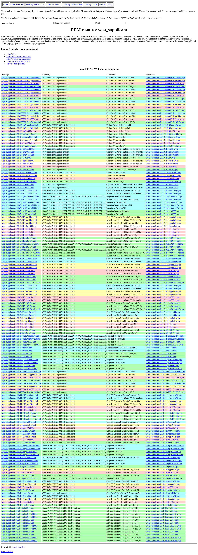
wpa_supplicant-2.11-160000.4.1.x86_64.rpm (165, 98)
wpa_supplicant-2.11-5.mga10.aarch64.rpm (164, 196)
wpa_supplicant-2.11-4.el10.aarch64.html (19, 259)
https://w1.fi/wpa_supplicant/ (18, 56)
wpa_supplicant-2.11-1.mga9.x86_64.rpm (164, 368)
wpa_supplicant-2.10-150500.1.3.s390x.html (20, 389)
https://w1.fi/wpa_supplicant (18, 59)
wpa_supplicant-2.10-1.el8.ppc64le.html (18, 499)
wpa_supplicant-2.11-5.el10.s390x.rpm (162, 229)
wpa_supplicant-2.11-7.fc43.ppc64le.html (19, 175)
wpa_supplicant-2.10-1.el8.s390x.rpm (162, 502)
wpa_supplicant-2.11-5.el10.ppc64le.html (19, 217)
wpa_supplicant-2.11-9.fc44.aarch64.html (19, 137)
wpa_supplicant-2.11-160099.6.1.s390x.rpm (165, 83)
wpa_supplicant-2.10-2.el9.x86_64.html (18, 490)
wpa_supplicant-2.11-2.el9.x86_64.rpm (162, 330)
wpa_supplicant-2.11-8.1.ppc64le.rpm (162, 161)
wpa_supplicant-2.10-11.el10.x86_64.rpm (164, 413)
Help (110, 4)
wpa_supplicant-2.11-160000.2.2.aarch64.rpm (165, 113)
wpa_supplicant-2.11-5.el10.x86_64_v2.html (20, 253)
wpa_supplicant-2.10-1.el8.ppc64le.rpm (163, 499)
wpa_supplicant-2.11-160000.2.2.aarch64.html (21, 113)
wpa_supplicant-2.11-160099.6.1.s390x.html (20, 83)
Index (5, 4)
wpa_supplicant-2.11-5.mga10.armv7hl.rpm (164, 205)
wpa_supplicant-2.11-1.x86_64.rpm (161, 354)
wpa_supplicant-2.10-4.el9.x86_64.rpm (163, 443)
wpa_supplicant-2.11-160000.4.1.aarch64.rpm (165, 89)
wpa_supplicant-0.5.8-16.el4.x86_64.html (19, 526)
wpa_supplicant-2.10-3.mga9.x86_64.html (19, 478)
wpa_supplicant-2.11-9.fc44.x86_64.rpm (163, 146)
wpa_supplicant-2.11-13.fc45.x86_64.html (19, 134)
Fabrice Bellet (7, 551)
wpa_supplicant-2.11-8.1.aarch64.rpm (162, 149)
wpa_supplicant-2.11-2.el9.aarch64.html (18, 312)
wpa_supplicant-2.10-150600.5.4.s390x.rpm (165, 377)
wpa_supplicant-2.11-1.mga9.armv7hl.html (19, 362)
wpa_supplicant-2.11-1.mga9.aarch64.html (19, 359)
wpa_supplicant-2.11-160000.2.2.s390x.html (20, 119)
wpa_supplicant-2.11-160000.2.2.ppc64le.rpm (165, 116)
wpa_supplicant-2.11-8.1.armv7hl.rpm (162, 155)
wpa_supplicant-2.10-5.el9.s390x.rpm (162, 428)
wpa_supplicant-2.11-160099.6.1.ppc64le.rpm (165, 80)
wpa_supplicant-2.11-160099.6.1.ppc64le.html (21, 80)
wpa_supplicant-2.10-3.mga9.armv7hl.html (19, 463)
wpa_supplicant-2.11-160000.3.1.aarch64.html (21, 101)
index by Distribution (35, 4)
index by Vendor (53, 4)
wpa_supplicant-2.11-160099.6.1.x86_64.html (21, 86)
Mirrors (102, 4)
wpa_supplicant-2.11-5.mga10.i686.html (18, 211)
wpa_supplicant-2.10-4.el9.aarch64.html (18, 434)
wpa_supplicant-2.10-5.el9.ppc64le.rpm (163, 425)
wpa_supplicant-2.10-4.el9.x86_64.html (18, 443)
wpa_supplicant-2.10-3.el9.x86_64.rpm (163, 475)
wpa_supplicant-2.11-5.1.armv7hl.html (17, 187)
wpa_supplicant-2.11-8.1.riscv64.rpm (162, 164)
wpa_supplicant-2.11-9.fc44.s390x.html (18, 143)
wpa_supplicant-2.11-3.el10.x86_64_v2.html (20, 309)
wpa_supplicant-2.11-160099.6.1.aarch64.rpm (165, 77)
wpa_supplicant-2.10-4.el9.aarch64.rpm (163, 434)
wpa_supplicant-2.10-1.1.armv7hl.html (17, 493)
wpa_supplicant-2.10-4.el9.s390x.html (17, 440)
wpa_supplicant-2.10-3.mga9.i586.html (18, 466)
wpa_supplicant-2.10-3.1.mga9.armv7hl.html (20, 448)
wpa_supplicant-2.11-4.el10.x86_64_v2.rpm (165, 282)
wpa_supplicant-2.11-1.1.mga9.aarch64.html (20, 336)
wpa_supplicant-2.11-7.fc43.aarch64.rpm (163, 172)
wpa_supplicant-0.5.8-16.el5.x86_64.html (19, 514)
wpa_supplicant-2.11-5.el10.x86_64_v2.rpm (165, 253)
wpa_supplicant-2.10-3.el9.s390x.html (17, 472)
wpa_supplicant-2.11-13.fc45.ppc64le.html (19, 128)
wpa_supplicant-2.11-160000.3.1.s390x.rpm (165, 107)
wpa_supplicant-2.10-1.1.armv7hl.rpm (162, 493)
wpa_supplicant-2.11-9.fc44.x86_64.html (19, 146)
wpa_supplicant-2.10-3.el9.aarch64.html (18, 457)
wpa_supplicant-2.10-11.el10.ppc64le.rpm (164, 401)
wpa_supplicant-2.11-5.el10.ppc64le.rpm (163, 217)
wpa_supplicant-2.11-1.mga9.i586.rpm (162, 365)
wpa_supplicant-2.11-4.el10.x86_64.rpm (163, 276)
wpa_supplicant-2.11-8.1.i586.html (16, 158)
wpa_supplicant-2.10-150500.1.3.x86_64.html (21, 392)
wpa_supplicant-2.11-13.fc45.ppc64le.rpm (164, 128)
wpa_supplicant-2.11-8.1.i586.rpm (160, 158)
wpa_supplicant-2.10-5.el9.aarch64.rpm (163, 422)
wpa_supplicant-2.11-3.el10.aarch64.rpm (163, 285)
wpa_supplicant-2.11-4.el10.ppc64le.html (19, 264)
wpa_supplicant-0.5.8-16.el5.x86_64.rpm (163, 514)
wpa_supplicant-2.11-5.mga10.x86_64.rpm (164, 244)
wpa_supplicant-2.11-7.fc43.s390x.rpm (162, 178)
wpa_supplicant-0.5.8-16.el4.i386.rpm (162, 520)
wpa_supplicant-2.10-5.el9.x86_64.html (18, 431)
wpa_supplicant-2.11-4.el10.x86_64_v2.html (20, 282)
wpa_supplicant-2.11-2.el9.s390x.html (17, 324)
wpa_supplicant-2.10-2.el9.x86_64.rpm (163, 490)
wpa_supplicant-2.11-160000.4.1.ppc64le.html (21, 92)
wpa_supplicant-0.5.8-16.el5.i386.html (17, 508)
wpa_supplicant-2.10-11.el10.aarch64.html (19, 395)
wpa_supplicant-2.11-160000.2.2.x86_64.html (21, 122)
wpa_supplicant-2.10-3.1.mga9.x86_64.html (20, 454)
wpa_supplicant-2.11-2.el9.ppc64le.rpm (163, 318)
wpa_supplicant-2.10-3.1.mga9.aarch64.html (20, 446)
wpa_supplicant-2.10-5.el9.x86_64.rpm (163, 431)
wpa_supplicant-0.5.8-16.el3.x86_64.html (19, 538)
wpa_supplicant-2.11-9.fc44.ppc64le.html (19, 140)
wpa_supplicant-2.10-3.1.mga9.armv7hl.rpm (165, 448)
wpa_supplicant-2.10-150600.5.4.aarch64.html (21, 371)
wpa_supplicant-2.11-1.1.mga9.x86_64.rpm (164, 345)
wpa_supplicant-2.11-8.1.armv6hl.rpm (162, 152)
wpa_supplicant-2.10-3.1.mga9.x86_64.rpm (164, 454)
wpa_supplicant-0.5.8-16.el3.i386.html (17, 532)
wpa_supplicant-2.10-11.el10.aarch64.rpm (164, 395)
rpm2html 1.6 (19, 547)
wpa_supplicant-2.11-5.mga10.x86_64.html (20, 244)
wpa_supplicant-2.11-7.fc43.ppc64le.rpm (163, 175)
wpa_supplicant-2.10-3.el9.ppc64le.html (18, 469)
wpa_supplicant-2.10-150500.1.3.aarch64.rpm (165, 383)
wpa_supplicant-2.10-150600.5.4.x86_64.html (21, 380)
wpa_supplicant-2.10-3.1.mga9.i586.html (19, 451)
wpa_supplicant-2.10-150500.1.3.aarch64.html (21, 383)
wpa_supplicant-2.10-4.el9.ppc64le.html (18, 437)
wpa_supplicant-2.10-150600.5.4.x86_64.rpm (165, 380)
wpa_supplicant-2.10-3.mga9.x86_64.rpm (164, 478)
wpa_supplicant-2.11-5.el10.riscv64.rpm (163, 226)
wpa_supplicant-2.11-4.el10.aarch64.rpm (163, 259)
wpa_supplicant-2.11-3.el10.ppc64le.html (19, 291)
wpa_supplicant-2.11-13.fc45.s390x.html (18, 131)
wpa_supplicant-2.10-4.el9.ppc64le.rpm (163, 437)
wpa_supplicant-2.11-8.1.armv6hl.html (17, 152)
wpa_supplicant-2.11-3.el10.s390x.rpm (162, 297)
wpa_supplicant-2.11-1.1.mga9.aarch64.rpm (164, 336)
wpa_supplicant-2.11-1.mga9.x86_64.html (19, 368)
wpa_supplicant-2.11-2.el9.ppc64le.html (18, 318)
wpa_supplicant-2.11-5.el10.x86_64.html (18, 238)
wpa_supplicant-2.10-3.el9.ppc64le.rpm (163, 469)
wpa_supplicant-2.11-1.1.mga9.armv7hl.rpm (165, 339)
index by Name (90, 4)
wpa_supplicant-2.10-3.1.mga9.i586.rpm (163, 451)
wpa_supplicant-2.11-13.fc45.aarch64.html (19, 125)
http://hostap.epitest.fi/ (15, 64)
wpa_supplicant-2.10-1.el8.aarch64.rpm (163, 496)
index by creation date (72, 4)
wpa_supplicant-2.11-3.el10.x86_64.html (18, 303)
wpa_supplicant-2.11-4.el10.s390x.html (18, 270)
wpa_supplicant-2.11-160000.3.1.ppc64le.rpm (165, 104)
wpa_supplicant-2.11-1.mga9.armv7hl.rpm (164, 362)
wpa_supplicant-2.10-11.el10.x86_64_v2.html (21, 419)
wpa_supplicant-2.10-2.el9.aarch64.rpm (163, 481)
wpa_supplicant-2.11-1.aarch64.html (16, 348)
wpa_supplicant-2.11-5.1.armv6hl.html (17, 184)
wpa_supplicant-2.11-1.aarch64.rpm (161, 348)
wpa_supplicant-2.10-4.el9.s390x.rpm (162, 440)
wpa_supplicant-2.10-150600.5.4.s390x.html (20, 377)
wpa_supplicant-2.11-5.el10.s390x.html (18, 229)
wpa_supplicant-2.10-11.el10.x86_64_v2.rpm (165, 419)
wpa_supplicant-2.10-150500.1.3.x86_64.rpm (165, 392)
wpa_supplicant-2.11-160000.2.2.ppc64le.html (21, 116)
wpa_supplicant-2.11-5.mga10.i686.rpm (163, 211)
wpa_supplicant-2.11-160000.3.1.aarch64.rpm (165, 101)
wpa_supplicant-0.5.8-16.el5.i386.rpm (162, 508)
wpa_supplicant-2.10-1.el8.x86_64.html (18, 505)
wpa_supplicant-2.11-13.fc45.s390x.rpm (163, 131)
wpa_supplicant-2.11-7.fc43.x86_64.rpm (163, 181)
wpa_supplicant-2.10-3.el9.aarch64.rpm (163, 457)
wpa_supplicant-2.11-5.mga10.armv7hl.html (20, 205)
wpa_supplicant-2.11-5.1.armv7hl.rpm (162, 187)
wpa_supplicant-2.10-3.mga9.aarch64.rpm (164, 460)
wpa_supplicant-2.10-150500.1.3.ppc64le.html (21, 386)
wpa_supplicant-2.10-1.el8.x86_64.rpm (163, 505)
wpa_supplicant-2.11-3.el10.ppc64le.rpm (163, 291)
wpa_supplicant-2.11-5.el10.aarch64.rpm (163, 190)
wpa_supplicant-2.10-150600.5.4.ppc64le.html (21, 374)
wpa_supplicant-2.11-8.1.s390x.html (16, 167)
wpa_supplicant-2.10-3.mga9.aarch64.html (19, 460)
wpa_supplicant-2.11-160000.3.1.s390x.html (20, 107)
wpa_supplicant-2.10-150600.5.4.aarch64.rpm (165, 371)
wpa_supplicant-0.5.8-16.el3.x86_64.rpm (163, 538)
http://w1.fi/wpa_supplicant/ (18, 61)
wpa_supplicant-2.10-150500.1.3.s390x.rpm (165, 389)
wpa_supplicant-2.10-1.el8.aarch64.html (18, 496)
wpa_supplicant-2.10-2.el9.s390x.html (17, 487)
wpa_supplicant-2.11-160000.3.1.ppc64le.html (21, 104)
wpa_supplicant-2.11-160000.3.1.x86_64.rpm (165, 110)
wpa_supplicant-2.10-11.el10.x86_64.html (19, 413)
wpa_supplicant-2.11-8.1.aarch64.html (17, 149)
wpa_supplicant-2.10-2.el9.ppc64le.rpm (163, 484)
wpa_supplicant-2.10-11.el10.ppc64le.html (19, 401)
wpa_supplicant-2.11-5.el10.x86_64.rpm (163, 238)
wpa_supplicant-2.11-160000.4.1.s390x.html (20, 95)
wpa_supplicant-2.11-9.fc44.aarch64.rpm (163, 137)
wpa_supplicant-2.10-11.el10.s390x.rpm (163, 407)
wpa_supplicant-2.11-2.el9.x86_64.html (18, 330)
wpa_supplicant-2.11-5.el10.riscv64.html (18, 226)
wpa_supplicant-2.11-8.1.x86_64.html (17, 169)
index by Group (17, 4)
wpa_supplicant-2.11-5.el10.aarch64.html (19, 190)
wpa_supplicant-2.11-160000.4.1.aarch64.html (21, 89)
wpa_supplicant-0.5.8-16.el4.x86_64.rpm (163, 526)
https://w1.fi (11, 54)
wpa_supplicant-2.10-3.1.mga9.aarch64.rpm (165, 446)
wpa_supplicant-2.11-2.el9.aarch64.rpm (163, 312)
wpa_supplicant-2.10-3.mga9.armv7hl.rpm (164, 463)
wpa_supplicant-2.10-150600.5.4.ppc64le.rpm (165, 374)
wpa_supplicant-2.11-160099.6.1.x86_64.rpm (165, 86)
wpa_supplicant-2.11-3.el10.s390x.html (18, 297)
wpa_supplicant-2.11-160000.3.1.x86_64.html (21, 110)
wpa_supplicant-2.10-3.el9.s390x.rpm (162, 472)
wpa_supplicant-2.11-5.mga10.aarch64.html (20, 196)
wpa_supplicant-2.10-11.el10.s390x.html (18, 407)
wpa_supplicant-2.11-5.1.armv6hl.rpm (162, 184)
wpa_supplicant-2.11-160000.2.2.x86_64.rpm (165, 122)
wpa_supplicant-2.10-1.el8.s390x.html (17, 502)
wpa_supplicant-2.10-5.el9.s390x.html (17, 428)
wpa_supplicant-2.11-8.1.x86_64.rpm (162, 169)
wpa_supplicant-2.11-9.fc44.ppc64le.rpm (163, 140)
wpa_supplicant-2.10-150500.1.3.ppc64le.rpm (165, 386)
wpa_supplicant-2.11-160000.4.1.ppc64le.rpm (165, 92)
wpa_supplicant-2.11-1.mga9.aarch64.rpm (164, 359)
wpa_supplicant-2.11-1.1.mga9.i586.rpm (163, 342)
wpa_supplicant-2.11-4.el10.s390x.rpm (162, 270)
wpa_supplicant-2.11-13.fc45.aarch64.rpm (164, 125)
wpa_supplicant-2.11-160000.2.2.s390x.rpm (165, 119)
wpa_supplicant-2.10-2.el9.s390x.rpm (162, 487)
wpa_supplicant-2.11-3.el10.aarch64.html (19, 285)
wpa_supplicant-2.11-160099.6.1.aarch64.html (21, 77)
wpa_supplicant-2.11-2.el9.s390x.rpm (162, 324)
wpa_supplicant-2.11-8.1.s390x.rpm (161, 167)
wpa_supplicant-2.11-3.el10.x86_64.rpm (163, 303)
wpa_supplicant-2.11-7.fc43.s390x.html (18, 178)
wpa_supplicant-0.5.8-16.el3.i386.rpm (162, 532)
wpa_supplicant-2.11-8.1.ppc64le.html (17, 161)
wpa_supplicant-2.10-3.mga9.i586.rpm (162, 466)
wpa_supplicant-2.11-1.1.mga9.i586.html (18, 342)
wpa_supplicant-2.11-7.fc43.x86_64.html (19, 181)
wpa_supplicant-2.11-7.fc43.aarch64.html (19, 172)
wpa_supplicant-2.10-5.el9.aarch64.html (18, 422)
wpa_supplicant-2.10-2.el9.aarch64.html (18, 481)
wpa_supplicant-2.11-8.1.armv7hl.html (17, 155)
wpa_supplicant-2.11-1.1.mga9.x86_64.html (20, 345)
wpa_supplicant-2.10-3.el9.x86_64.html (18, 475)
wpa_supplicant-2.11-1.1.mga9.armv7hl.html (20, 339)
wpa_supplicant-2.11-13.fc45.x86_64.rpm (164, 134)
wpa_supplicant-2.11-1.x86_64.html (16, 354)
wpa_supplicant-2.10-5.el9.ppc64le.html (18, 425)
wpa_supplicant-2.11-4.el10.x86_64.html (18, 276)
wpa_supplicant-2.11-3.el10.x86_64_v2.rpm (165, 309)
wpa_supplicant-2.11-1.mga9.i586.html (18, 365)
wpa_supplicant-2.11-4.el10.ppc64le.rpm (163, 264)
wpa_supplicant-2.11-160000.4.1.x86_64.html (21, 98)
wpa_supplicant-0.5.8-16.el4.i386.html (17, 520)
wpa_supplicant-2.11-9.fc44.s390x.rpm (162, 143)
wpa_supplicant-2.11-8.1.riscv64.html (17, 164)
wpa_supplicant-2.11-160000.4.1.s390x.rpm (165, 95)
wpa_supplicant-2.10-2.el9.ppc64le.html (18, 484)
